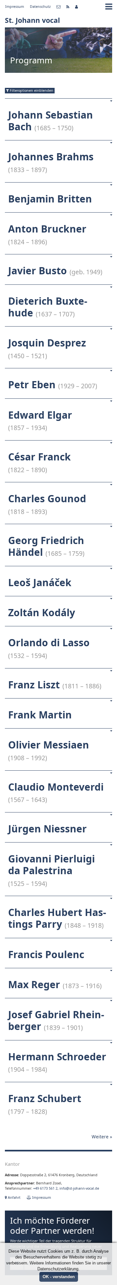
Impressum (14, 6)
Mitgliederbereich (76, 7)
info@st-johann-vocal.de (79, 1188)
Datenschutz (40, 6)
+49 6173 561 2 (45, 1188)
